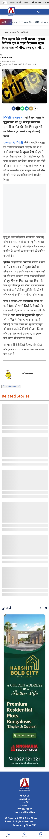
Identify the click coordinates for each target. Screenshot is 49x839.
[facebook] (13, 108)
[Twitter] (18, 108)
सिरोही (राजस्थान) (13, 118)
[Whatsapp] (22, 108)
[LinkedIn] (26, 108)
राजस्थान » (13, 32)
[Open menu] (4, 11)
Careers (24, 805)
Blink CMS (31, 825)
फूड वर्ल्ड (6, 608)
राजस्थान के (13, 143)
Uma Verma (6, 58)
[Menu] (45, 12)
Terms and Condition (24, 812)
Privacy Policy (24, 809)
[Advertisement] (24, 208)
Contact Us (24, 799)
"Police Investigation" (11, 386)
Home (5, 32)
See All (43, 608)
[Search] (38, 12)
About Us (36, 2)
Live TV (24, 802)
